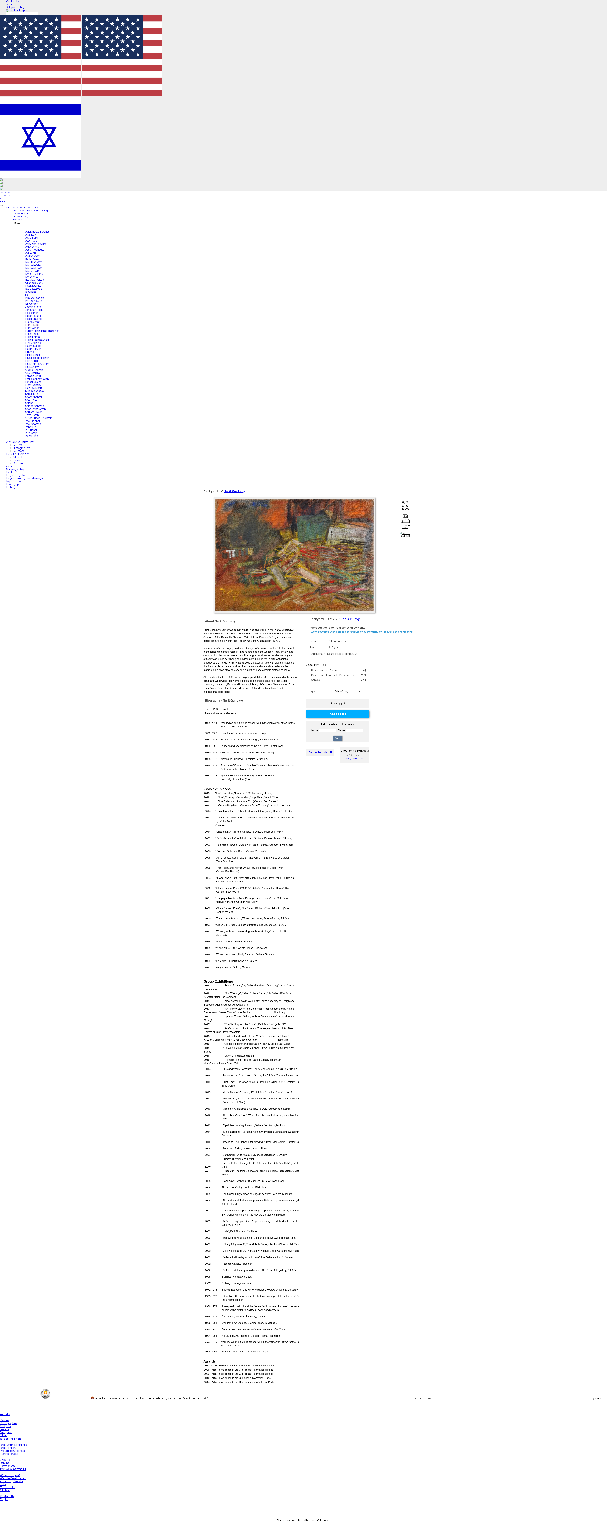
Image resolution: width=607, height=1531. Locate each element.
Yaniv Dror (31, 427)
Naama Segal (33, 345)
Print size (315, 647)
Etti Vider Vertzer (35, 279)
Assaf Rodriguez (35, 249)
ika (26, 294)
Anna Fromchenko (36, 243)
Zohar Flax (31, 436)
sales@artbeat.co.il (355, 758)
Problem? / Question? (425, 1398)
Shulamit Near (33, 411)
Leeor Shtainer (33, 318)
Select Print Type (316, 664)
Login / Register (19, 10)
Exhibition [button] (12, 454)
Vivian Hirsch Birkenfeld (38, 417)
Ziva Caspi (31, 433)
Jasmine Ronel (33, 306)
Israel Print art (8, 1447)
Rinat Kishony (33, 384)
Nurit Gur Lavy (234, 491)
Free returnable (319, 752)
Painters (17, 445)
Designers (6, 1432)
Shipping (5, 1459)
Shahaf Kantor (33, 396)
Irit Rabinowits (33, 300)
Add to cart (338, 713)
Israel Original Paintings (13, 1444)
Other (3, 1435)
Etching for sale (9, 1453)
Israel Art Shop (10, 1438)
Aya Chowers (33, 255)
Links (3, 1484)
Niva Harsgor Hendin (37, 357)
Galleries (18, 460)
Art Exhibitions (21, 457)
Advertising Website (11, 1481)
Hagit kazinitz (33, 285)
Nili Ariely (30, 351)
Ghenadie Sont (34, 282)
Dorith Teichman (34, 273)
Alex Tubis (31, 240)
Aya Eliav (30, 234)
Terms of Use (7, 1465)
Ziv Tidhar (31, 430)
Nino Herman (33, 354)
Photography (20, 216)
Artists (5, 1414)
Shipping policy (15, 7)
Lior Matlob (32, 324)
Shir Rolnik (31, 402)
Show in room (405, 526)
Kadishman (31, 312)
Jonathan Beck (34, 309)
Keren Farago (33, 315)
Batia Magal (32, 258)
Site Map (5, 1490)
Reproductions (21, 213)
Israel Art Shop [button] (15, 207)
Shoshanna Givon (35, 408)
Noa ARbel (31, 360)
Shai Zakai (31, 399)
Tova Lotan (32, 414)
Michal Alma (32, 336)
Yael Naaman (33, 423)
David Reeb (32, 270)
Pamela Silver (33, 375)
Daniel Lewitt (33, 264)
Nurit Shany (32, 366)
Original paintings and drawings (31, 210)
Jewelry (4, 1429)
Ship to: (313, 691)
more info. (204, 1398)
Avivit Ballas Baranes (37, 231)
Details (314, 641)
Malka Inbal (32, 333)
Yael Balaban (33, 420)
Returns (4, 1462)
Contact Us (12, 1)
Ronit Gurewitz (34, 387)
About (10, 4)
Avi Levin (30, 252)
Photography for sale (12, 1450)
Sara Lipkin (31, 393)
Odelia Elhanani (34, 369)
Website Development (13, 1478)
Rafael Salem (33, 381)
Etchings (18, 219)
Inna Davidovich (34, 297)
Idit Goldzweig (33, 288)
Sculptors (18, 451)
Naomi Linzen (33, 348)
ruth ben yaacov (34, 390)
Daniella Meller (33, 267)
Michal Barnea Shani (37, 339)
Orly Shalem (32, 372)
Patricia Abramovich (37, 378)
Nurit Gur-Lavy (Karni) (37, 363)
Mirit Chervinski (34, 342)
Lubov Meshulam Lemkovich (42, 330)
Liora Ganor (32, 327)
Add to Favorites (405, 534)
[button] (121, 95)
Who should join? (10, 1475)
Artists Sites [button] (13, 442)
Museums (18, 463)
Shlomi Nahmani (34, 405)
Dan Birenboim (34, 261)
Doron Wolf (32, 276)
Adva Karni (31, 237)
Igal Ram (30, 291)
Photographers (21, 448)
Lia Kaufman (32, 321)
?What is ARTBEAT (13, 1469)
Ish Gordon (31, 303)
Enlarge (405, 508)
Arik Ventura (32, 246)
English (4, 1499)
